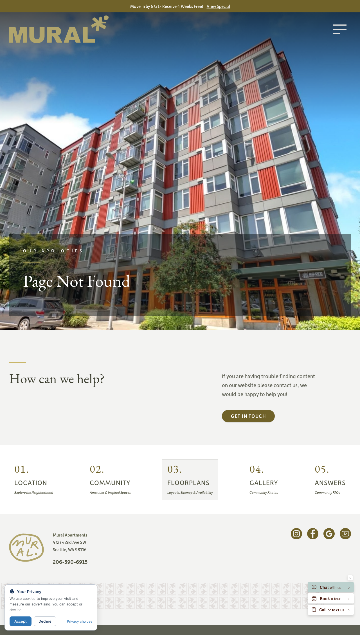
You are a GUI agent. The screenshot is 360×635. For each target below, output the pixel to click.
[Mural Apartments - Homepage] (59, 29)
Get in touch (248, 416)
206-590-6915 (70, 561)
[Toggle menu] (339, 29)
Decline (45, 621)
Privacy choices (79, 621)
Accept (20, 621)
